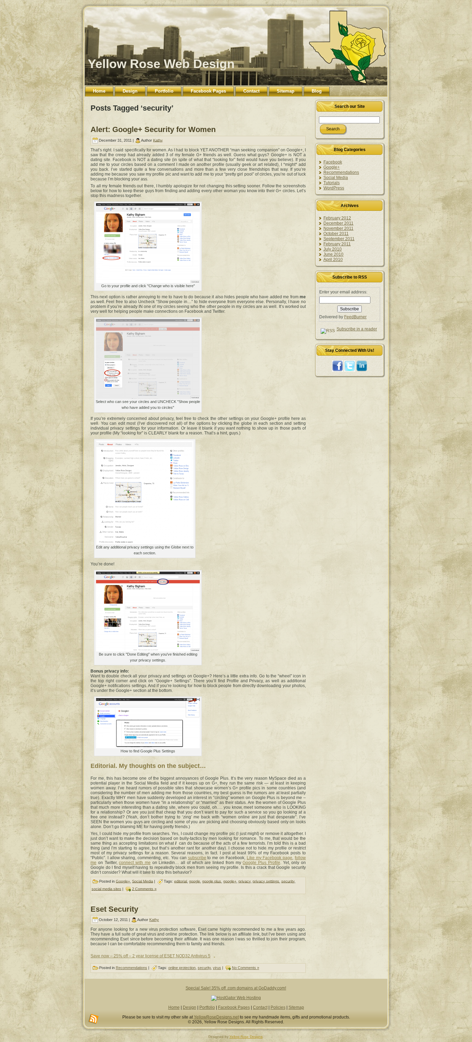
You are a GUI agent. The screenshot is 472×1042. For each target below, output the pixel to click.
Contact (260, 1007)
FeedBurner (355, 317)
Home (174, 1007)
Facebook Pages (234, 1007)
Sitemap (296, 1007)
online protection (182, 968)
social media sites (106, 888)
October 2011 (336, 233)
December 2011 (338, 223)
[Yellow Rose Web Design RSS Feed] (93, 1019)
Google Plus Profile (261, 862)
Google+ (123, 881)
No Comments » (245, 968)
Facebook (332, 162)
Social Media (142, 881)
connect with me (135, 862)
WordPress (333, 188)
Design (189, 1007)
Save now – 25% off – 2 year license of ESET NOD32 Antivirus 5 (150, 956)
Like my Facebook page (269, 857)
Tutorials (331, 182)
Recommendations (131, 968)
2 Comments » (144, 888)
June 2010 (333, 254)
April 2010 (333, 259)
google (194, 881)
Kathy (158, 140)
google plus (211, 881)
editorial (180, 881)
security (287, 881)
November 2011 (338, 228)
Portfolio (207, 1007)
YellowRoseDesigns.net (216, 1017)
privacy (244, 881)
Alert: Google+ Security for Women (153, 129)
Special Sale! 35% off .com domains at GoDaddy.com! (236, 988)
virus (217, 968)
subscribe (197, 857)
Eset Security (114, 909)
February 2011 (337, 244)
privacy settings (266, 881)
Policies (278, 1007)
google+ (229, 881)
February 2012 (337, 218)
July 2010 (332, 249)
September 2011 (339, 238)
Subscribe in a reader (357, 329)
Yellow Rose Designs (246, 1037)
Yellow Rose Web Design (161, 64)
